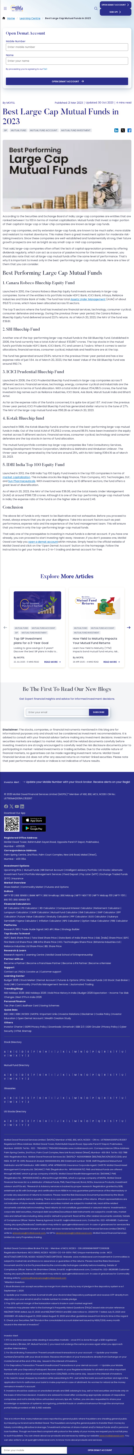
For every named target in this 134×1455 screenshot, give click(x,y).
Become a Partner (14, 963)
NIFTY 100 (120, 895)
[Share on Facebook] (129, 130)
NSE (12, 1014)
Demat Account (46, 980)
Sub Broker (122, 980)
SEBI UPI (113, 12)
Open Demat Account (113, 4)
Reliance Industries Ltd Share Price (23, 946)
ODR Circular (93, 1026)
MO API (49, 929)
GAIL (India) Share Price (108, 937)
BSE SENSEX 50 (22, 899)
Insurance (17, 878)
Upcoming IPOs (12, 870)
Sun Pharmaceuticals (21, 481)
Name (10, 55)
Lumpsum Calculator (16, 912)
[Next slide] (128, 627)
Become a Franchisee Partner (44, 963)
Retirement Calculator (107, 908)
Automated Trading (82, 984)
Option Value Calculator (95, 920)
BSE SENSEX (22, 895)
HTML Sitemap (23, 1031)
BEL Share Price (53, 946)
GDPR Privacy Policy (36, 1026)
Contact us (10, 971)
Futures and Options (57, 887)
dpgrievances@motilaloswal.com (74, 1233)
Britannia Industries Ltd (107, 942)
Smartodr (68, 1026)
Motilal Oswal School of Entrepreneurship (69, 954)
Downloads (55, 1026)
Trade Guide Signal (32, 929)
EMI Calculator (88, 912)
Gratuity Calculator (58, 916)
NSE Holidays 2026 (14, 992)
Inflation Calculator (50, 920)
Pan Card (15, 1005)
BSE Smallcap (51, 895)
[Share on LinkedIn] (116, 130)
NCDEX (25, 1014)
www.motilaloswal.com (111, 1435)
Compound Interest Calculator (74, 908)
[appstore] (34, 819)
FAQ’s (22, 971)
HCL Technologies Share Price (75, 942)
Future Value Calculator (31, 916)
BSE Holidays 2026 (36, 992)
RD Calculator (47, 908)
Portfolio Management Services (43, 874)
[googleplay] (34, 828)
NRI (13, 984)
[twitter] (11, 807)
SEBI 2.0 (80, 1026)
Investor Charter (13, 1026)
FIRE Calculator (119, 920)
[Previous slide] (5, 627)
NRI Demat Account (52, 870)
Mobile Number (15, 41)
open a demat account (43, 542)
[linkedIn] (22, 807)
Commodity (23, 984)
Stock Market (27, 980)
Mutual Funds (31, 870)
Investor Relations (69, 1014)
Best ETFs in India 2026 (29, 997)
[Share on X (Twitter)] (123, 130)
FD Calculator (29, 908)
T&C (45, 69)
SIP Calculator (12, 908)
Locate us (32, 971)
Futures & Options (68, 980)
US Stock (109, 980)
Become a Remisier (100, 963)
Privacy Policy (110, 1026)
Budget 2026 (11, 980)
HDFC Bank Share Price (17, 937)
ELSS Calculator (97, 916)
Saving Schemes (49, 1005)
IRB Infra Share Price (45, 942)
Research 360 (12, 929)
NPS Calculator (71, 920)
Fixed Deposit (70, 874)
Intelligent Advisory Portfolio (81, 870)
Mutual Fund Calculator (64, 912)
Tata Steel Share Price (44, 937)
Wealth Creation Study (58, 1018)
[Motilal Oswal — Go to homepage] (16, 8)
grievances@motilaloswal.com (29, 1233)
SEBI (18, 1014)
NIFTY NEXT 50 (83, 895)
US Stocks (104, 870)
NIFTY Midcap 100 (103, 895)
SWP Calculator (106, 912)
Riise (57, 929)
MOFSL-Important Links (44, 1014)
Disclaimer (87, 1014)
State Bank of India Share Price (76, 937)
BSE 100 (8, 899)
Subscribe (98, 712)
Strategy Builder (71, 929)
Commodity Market (32, 887)
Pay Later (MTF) (89, 874)
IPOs (82, 980)
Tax (6, 1005)
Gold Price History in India (62, 992)
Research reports (14, 954)
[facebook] (6, 807)
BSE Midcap (67, 895)
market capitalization (16, 477)
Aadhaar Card (30, 1005)
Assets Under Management (88, 299)
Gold (6, 984)
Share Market (11, 887)
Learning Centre (34, 954)
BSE (6, 1014)
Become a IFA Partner (75, 963)
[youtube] (17, 807)
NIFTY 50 (9, 895)
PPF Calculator (79, 916)
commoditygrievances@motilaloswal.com (43, 1278)
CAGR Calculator (39, 912)
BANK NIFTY (36, 895)
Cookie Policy (102, 1014)
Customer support (50, 971)
